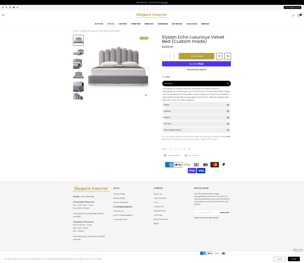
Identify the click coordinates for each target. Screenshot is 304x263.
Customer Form (120, 219)
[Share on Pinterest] (180, 149)
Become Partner (161, 219)
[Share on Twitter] (175, 149)
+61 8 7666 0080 (87, 196)
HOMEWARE (163, 24)
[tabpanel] (196, 94)
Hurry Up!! (164, 2)
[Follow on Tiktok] (17, 8)
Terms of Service (120, 202)
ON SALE (110, 24)
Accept (294, 259)
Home (75, 31)
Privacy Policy (119, 194)
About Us (158, 194)
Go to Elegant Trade (292, 7)
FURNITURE (135, 24)
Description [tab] (168, 83)
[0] (298, 15)
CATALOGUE (191, 24)
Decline (279, 259)
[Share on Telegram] (185, 149)
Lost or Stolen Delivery (123, 215)
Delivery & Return (173, 155)
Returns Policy (160, 210)
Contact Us (118, 211)
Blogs (156, 223)
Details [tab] (166, 105)
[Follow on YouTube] (14, 8)
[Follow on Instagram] (10, 8)
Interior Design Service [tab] (172, 130)
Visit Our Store (160, 198)
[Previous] (89, 67)
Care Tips (158, 215)
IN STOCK (99, 24)
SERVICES (205, 24)
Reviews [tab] (167, 117)
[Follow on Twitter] (6, 8)
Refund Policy (119, 198)
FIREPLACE (149, 24)
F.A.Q (156, 202)
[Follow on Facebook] (3, 8)
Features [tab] (167, 111)
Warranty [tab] (167, 124)
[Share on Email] (189, 149)
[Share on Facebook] (170, 149)
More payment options (196, 69)
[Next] (146, 67)
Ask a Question (193, 155)
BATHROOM (177, 24)
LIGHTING (123, 24)
